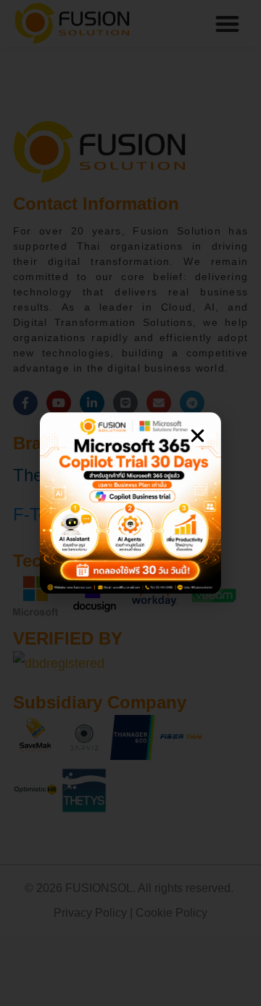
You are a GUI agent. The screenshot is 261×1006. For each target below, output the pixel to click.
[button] (197, 436)
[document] (130, 503)
